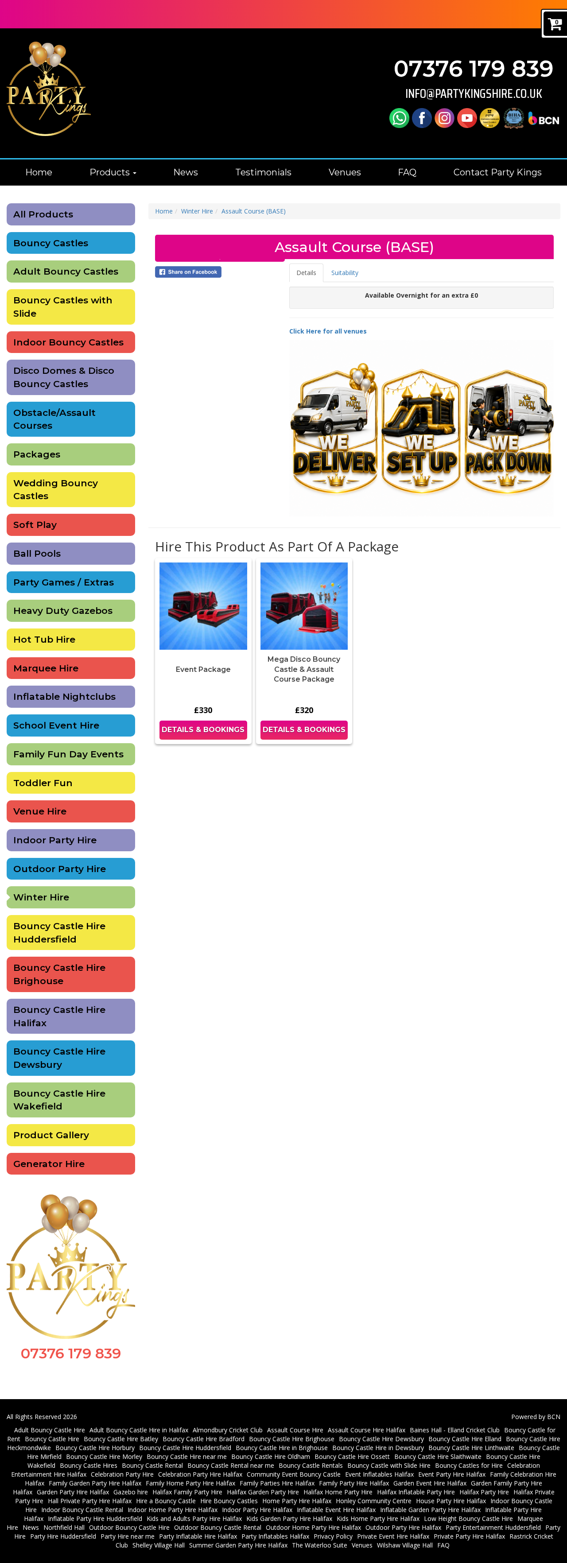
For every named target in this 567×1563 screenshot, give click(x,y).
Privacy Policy (333, 1536)
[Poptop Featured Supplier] (490, 117)
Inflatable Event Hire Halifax (336, 1509)
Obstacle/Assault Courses (54, 419)
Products (110, 172)
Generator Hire (49, 1163)
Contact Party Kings (498, 172)
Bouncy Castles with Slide (63, 307)
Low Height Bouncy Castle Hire (468, 1518)
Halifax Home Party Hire (338, 1492)
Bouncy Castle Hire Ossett (352, 1456)
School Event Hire (56, 725)
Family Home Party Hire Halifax (190, 1483)
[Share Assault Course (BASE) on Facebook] (220, 272)
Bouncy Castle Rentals (311, 1465)
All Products (43, 214)
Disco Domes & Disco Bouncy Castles (63, 377)
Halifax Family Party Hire (187, 1492)
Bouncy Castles (50, 242)
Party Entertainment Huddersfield (493, 1527)
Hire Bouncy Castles (229, 1501)
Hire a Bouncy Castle (166, 1501)
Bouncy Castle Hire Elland (464, 1439)
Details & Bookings (203, 729)
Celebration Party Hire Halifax (200, 1474)
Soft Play (35, 524)
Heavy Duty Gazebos (63, 610)
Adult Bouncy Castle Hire (49, 1430)
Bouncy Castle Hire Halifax (59, 1016)
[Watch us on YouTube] (467, 117)
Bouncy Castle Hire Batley (121, 1439)
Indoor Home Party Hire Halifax (172, 1509)
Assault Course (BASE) (253, 211)
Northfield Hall (64, 1527)
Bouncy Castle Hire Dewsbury (59, 1058)
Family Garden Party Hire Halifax (95, 1483)
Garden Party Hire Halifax (73, 1492)
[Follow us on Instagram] (444, 117)
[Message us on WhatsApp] (399, 117)
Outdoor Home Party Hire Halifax (313, 1527)
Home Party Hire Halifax (296, 1501)
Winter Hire (41, 897)
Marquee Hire (45, 668)
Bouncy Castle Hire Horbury (95, 1447)
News (185, 172)
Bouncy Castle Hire (52, 1439)
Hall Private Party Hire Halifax (90, 1501)
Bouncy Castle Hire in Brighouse (282, 1447)
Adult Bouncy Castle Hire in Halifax (138, 1430)
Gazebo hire (130, 1492)
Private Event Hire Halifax (393, 1536)
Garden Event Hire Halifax (429, 1483)
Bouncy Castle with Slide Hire (389, 1465)
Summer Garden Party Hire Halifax (238, 1545)
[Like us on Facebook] (422, 117)
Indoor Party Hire (55, 839)
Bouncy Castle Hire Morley (104, 1456)
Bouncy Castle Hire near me (187, 1456)
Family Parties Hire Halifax (277, 1483)
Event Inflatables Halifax (379, 1474)
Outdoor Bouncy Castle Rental (217, 1527)
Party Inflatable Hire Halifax (198, 1536)
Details (306, 272)
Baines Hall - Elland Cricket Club (455, 1430)
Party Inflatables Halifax (275, 1536)
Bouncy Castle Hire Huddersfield (59, 932)
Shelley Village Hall (158, 1545)
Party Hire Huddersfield (63, 1536)
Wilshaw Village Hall (405, 1545)
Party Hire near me (128, 1536)
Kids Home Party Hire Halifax (378, 1518)
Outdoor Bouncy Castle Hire (129, 1527)
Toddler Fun (43, 782)
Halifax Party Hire (484, 1492)
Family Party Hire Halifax (354, 1483)
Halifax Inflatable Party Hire (416, 1492)
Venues (345, 172)
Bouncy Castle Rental (152, 1465)
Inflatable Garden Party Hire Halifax (430, 1509)
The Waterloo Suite (319, 1545)
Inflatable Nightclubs (64, 696)
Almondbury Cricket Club (228, 1430)
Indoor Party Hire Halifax (257, 1509)
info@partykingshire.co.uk (473, 94)
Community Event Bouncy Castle (294, 1474)
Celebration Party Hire (122, 1474)
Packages (36, 454)
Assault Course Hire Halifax (366, 1430)
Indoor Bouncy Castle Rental (82, 1509)
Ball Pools (37, 553)
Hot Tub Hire (44, 639)
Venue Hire (39, 811)
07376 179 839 (474, 69)
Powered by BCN (535, 1416)
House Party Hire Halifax (451, 1501)
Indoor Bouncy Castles (68, 342)
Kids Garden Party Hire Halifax (289, 1518)
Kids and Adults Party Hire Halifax (194, 1518)
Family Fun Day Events (68, 754)
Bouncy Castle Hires (88, 1465)
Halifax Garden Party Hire (263, 1492)
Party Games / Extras (63, 582)
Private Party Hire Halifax (469, 1536)
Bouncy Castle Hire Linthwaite (471, 1447)
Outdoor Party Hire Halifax (403, 1527)
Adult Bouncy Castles (65, 271)
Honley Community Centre (374, 1501)
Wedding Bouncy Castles (55, 489)
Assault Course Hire (295, 1430)
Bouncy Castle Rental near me (230, 1465)
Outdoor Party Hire (59, 868)
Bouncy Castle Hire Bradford (204, 1439)
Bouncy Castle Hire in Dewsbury (378, 1447)
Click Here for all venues (328, 331)
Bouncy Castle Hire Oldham (270, 1456)
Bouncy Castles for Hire (469, 1465)
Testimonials (263, 172)
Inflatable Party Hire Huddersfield (95, 1518)
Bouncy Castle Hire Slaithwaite (438, 1456)
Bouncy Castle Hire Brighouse (59, 974)
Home (38, 172)
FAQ (407, 172)
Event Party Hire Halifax (451, 1474)
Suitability (344, 272)
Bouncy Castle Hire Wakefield (59, 1100)
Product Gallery (51, 1134)
